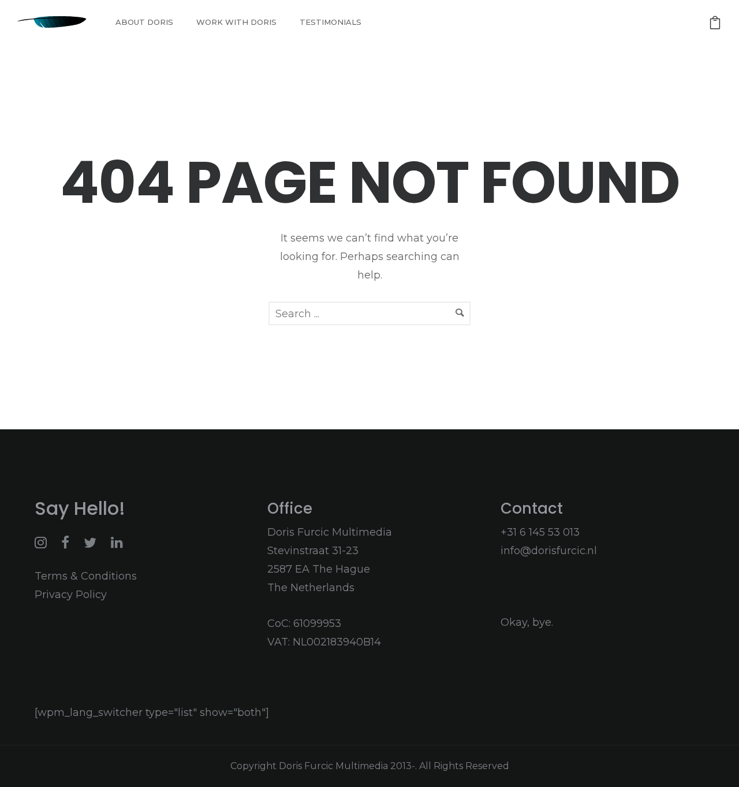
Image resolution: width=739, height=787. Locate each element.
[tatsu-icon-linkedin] (117, 543)
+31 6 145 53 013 (540, 532)
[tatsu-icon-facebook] (68, 543)
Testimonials (330, 22)
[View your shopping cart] (715, 22)
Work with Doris (236, 22)
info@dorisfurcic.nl (549, 550)
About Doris (144, 22)
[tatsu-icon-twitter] (93, 543)
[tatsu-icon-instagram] (44, 543)
